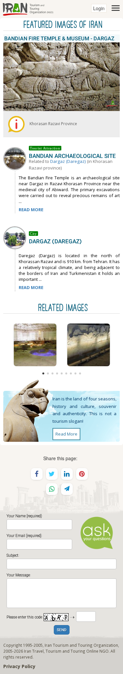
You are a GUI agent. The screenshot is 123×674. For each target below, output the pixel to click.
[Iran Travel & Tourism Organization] (28, 8)
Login (99, 8)
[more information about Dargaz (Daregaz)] (16, 237)
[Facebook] (37, 474)
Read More (66, 434)
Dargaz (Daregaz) (68, 161)
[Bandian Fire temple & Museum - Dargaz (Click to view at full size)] (35, 345)
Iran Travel (34, 651)
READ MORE (31, 210)
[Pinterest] (82, 474)
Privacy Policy (19, 666)
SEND (62, 630)
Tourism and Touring (65, 651)
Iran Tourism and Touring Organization (81, 645)
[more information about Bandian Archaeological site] (16, 158)
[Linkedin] (67, 474)
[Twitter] (52, 474)
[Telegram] (67, 489)
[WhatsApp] (52, 489)
